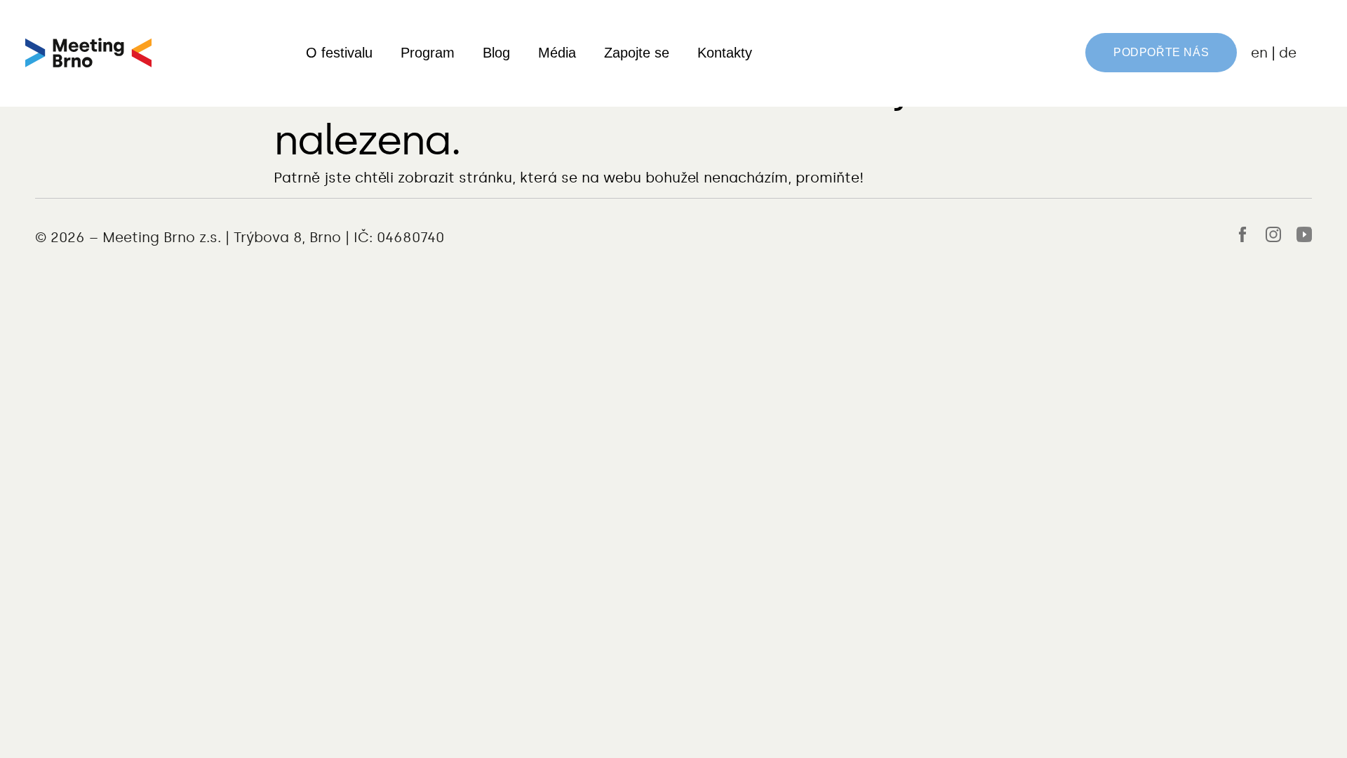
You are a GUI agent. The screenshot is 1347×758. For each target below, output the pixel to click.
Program (428, 52)
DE (1287, 52)
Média (557, 52)
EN (1259, 52)
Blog (496, 52)
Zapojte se (636, 52)
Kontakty (724, 52)
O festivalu (339, 52)
